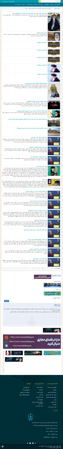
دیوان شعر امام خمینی (51, 397)
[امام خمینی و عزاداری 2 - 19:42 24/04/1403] (54, 60)
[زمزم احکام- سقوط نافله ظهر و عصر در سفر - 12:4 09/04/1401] (54, 243)
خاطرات (54, 404)
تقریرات (54, 390)
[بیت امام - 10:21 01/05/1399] (52, 285)
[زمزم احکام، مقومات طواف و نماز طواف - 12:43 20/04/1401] (54, 151)
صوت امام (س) (39, 406)
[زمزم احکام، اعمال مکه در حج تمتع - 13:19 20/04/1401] (54, 141)
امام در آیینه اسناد (52, 407)
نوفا (48, 447)
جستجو (40, 1)
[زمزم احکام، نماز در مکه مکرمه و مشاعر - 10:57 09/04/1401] (54, 253)
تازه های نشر (26, 387)
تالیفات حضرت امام (52, 387)
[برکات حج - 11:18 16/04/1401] (54, 182)
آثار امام (41, 395)
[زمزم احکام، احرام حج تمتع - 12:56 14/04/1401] (54, 224)
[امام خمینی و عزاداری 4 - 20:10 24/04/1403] (54, 45)
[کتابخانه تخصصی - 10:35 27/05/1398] (52, 293)
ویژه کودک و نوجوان (24, 392)
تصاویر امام (40, 399)
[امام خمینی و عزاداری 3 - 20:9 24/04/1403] (54, 52)
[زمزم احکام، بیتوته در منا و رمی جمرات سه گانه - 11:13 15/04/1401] (54, 195)
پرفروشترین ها (26, 390)
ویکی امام (40, 4)
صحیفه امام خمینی (52, 392)
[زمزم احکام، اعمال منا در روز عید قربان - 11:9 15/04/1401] (54, 204)
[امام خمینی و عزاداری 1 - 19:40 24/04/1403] (54, 68)
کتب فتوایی (53, 402)
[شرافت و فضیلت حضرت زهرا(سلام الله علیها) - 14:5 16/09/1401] (54, 105)
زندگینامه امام (40, 387)
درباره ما (23, 4)
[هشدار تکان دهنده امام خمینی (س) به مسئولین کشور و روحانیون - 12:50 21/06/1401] (54, 114)
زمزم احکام (57, 305)
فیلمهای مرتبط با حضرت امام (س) (37, 402)
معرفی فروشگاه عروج (24, 395)
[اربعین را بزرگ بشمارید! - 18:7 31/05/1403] (54, 36)
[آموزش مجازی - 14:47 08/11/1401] (42, 277)
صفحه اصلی (57, 4)
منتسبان (41, 390)
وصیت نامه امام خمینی (51, 395)
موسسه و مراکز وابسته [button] (32, 4)
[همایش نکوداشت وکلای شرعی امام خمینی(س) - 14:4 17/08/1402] (54, 91)
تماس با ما (17, 4)
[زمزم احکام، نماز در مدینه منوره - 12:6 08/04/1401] (54, 262)
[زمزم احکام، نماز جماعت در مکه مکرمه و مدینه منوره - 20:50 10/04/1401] (54, 233)
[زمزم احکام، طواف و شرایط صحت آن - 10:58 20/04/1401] (54, 160)
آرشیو (6, 301)
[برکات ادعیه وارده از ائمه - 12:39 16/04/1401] (54, 171)
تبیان (55, 399)
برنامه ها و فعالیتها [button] (49, 4)
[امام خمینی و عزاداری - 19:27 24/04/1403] (54, 77)
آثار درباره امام (40, 397)
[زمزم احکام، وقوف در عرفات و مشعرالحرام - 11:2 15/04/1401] (54, 214)
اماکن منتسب (40, 392)
